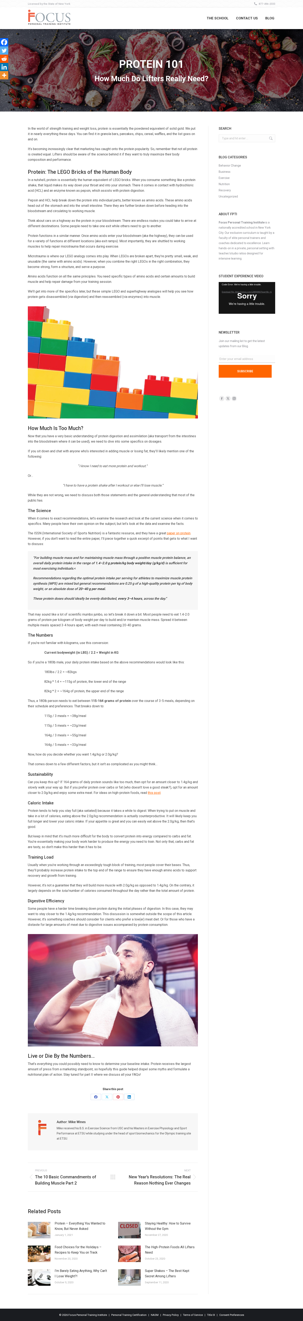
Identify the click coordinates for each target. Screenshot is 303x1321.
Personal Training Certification (129, 1314)
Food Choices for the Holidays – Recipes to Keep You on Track (78, 1249)
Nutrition (224, 184)
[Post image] (39, 1230)
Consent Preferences (231, 1314)
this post (154, 793)
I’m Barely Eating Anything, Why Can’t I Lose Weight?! (81, 1273)
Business (224, 171)
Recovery (225, 190)
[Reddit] (4, 59)
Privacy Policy (171, 1314)
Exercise (224, 178)
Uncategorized (228, 196)
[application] (247, 298)
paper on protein (178, 533)
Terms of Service (193, 1314)
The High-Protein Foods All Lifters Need (170, 1249)
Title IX (211, 1314)
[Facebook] (4, 42)
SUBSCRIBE (245, 371)
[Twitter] (4, 50)
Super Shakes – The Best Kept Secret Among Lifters (167, 1273)
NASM (155, 1314)
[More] (4, 75)
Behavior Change (230, 165)
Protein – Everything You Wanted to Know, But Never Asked (80, 1226)
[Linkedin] (4, 67)
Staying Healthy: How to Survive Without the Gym (168, 1226)
